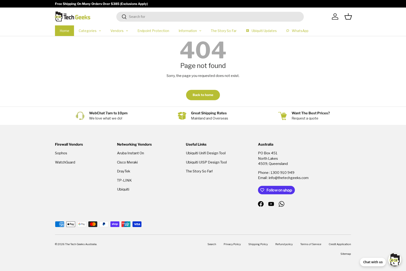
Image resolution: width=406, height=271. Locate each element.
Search (211, 244)
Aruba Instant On (130, 153)
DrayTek (123, 171)
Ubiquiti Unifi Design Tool (206, 153)
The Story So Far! (199, 171)
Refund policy (284, 244)
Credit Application (340, 244)
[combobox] (210, 17)
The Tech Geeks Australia (81, 244)
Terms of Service (310, 244)
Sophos (61, 153)
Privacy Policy (232, 244)
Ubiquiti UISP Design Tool (206, 162)
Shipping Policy (258, 244)
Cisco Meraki (127, 162)
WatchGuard (65, 162)
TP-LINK (124, 180)
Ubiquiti (123, 189)
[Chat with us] (394, 259)
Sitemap (345, 253)
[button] (348, 16)
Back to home (203, 95)
